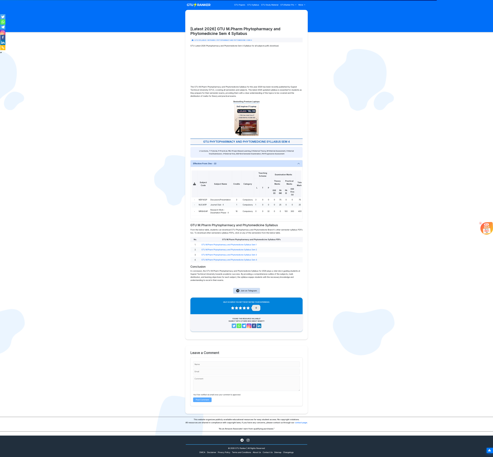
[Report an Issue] (489, 450)
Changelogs (288, 452)
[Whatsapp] (2, 22)
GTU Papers (239, 5)
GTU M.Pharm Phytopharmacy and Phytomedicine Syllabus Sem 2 (229, 250)
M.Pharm (211, 40)
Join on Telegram (249, 290)
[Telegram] (2, 27)
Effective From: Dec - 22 (204, 163)
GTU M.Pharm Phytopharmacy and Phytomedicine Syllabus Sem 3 (229, 255)
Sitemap (277, 452)
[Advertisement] (246, 67)
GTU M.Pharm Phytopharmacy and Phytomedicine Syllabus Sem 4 (229, 260)
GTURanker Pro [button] (287, 5)
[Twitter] (2, 16)
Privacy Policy (224, 452)
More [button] (301, 5)
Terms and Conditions (241, 452)
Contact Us (268, 452)
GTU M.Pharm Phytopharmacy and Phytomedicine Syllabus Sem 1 (229, 245)
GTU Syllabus (253, 5)
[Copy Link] (2, 47)
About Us (257, 452)
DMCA (202, 452)
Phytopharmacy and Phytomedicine (231, 40)
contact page (301, 422)
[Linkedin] (2, 42)
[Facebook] (2, 37)
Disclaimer (211, 452)
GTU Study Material (269, 5)
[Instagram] (2, 32)
